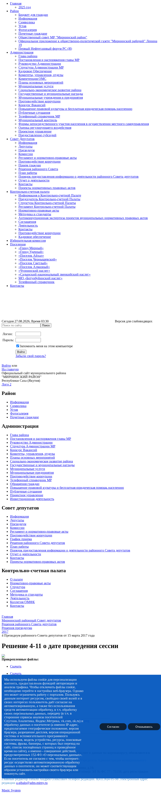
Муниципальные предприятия (32, 472)
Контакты (25, 184)
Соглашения (27, 221)
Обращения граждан (24, 484)
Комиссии (25, 154)
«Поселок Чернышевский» (37, 259)
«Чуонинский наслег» (34, 270)
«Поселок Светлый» (33, 263)
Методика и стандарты (34, 214)
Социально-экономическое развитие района (49, 90)
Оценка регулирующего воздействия (44, 127)
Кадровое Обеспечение (35, 71)
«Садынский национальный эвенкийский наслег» (54, 274)
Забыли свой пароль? (31, 356)
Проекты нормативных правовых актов (46, 188)
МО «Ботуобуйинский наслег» (40, 278)
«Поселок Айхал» (31, 255)
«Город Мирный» (31, 248)
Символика (26, 22)
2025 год (24, 7)
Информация (27, 18)
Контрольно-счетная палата (29, 191)
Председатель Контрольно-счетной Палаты (49, 199)
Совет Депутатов (22, 139)
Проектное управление (35, 131)
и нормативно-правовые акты (46, 531)
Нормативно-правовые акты (38, 210)
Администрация (21, 52)
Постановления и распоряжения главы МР (48, 60)
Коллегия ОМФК (22, 602)
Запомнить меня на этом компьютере (46, 346)
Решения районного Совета (38, 169)
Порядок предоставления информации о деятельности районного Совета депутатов (78, 176)
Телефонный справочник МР (39, 116)
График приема (21, 539)
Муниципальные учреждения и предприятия (50, 97)
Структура (17, 587)
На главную (10, 369)
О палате (16, 579)
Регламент (17, 531)
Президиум (26, 150)
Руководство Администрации (39, 63)
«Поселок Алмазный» (34, 267)
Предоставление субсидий (37, 135)
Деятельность (28, 225)
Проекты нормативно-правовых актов (37, 561)
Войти (6, 365)
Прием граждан (29, 165)
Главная (15, 3)
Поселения (18, 244)
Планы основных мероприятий (40, 82)
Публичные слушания (34, 112)
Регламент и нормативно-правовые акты (47, 158)
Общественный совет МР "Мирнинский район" (52, 37)
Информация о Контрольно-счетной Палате (49, 195)
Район (14, 11)
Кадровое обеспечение (34, 237)
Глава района (27, 56)
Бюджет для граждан (33, 15)
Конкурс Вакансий (31, 105)
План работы (27, 173)
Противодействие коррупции (39, 101)
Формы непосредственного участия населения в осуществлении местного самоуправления (83, 124)
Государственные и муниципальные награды (50, 94)
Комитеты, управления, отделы (40, 75)
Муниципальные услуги (35, 86)
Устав (22, 26)
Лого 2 (6, 384)
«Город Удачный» (31, 252)
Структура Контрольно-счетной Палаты (47, 203)
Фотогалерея (27, 30)
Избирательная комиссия (28, 240)
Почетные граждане (32, 33)
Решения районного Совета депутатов (37, 543)
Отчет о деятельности (33, 180)
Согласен (113, 726)
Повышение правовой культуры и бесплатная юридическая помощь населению (75, 109)
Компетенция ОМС (32, 78)
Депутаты (25, 146)
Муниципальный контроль (37, 120)
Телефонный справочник (36, 282)
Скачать (15, 666)
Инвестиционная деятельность (32, 499)
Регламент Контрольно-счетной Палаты (46, 206)
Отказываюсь (144, 726)
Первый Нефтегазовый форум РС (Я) (45, 48)
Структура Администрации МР (41, 67)
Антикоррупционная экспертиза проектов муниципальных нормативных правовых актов (83, 218)
